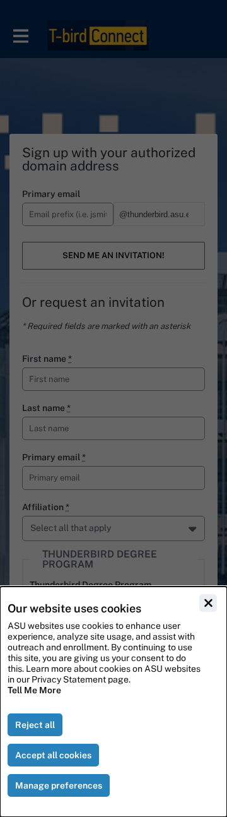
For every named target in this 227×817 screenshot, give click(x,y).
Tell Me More (34, 690)
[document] (113, 702)
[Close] (208, 603)
